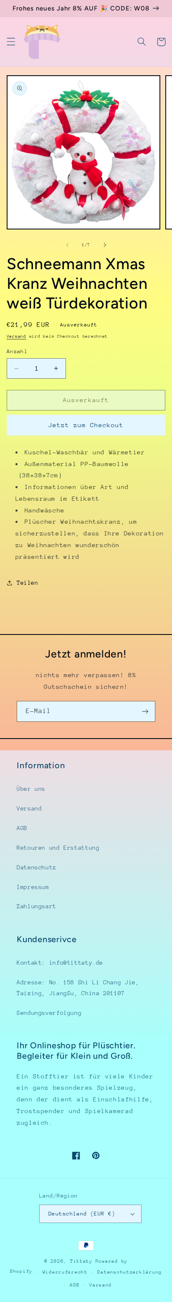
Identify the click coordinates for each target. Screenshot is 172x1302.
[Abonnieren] (145, 711)
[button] (10, 41)
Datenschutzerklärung (129, 1272)
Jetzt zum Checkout (86, 424)
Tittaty (81, 1261)
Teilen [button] (27, 582)
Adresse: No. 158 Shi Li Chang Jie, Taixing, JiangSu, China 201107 (78, 987)
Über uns (31, 788)
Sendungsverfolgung (49, 1012)
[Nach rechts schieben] (105, 245)
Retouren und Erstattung (58, 847)
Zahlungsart (36, 906)
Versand (16, 336)
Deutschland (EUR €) (81, 1213)
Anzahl (17, 351)
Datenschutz (36, 867)
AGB (22, 828)
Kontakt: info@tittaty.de (60, 962)
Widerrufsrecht (65, 1272)
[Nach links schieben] (67, 245)
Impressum (33, 887)
